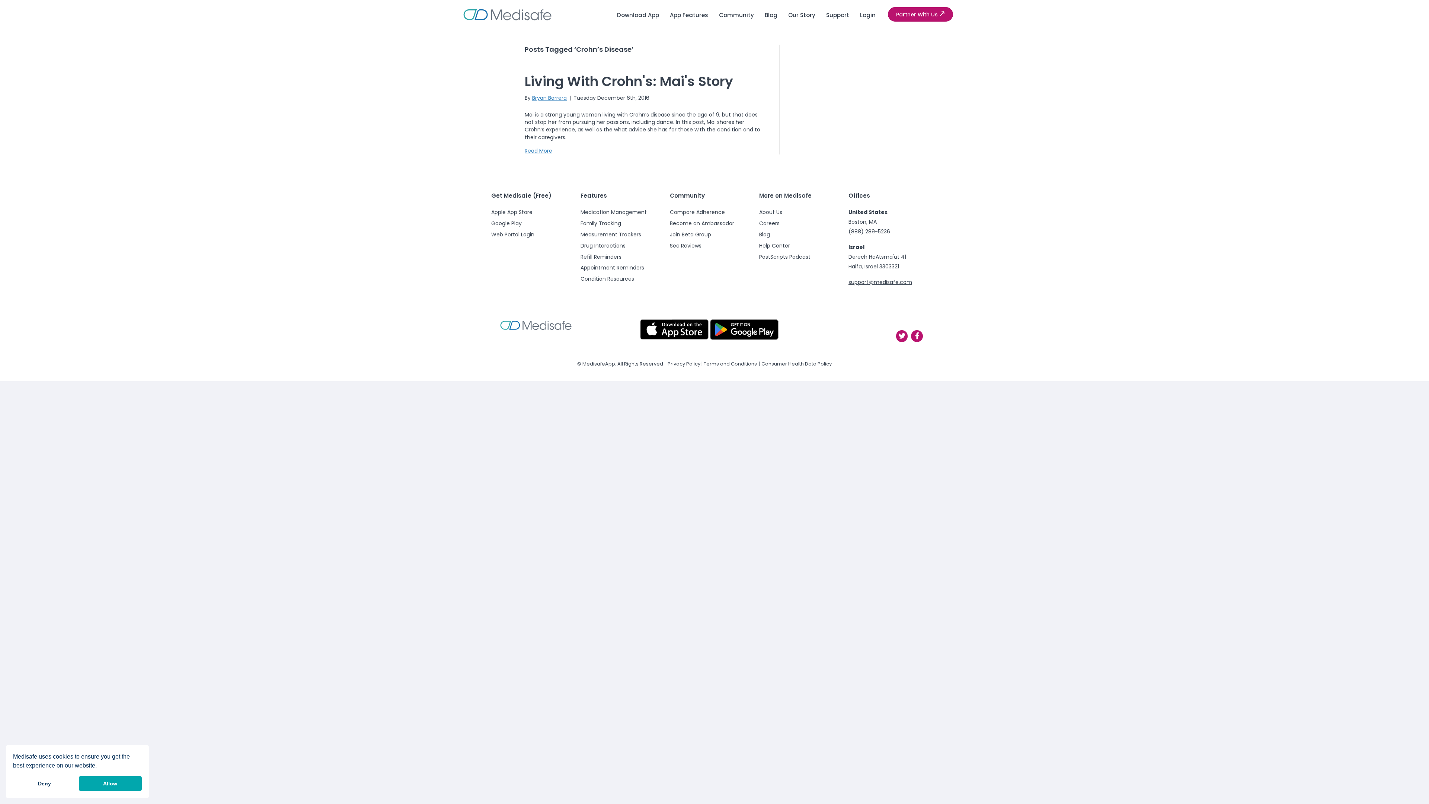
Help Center (774, 245)
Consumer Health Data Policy (796, 363)
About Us (770, 212)
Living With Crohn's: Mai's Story (629, 81)
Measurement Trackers (611, 234)
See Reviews (685, 245)
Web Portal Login (512, 234)
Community (736, 15)
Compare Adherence (697, 212)
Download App (638, 15)
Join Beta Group (690, 234)
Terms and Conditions (730, 363)
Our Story (801, 15)
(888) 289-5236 (869, 231)
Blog (771, 15)
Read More (538, 150)
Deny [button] (44, 784)
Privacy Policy (684, 363)
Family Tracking (601, 223)
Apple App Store (512, 212)
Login (868, 15)
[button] (920, 14)
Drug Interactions (603, 245)
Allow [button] (110, 784)
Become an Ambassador (702, 223)
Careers (769, 223)
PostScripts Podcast (785, 257)
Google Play (506, 223)
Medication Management (614, 212)
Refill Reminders (601, 257)
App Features (689, 15)
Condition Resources (607, 279)
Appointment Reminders (612, 267)
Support (837, 15)
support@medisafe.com (880, 282)
